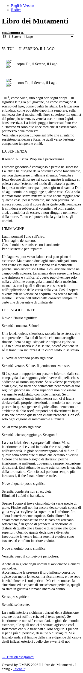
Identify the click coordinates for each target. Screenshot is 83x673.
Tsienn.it (19, 669)
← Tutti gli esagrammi (18, 657)
